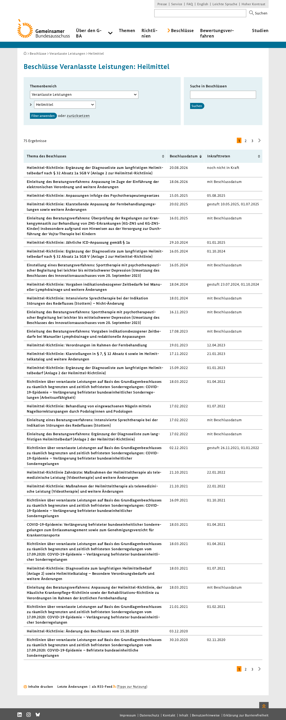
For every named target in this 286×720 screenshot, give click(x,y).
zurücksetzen (78, 115)
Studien (260, 30)
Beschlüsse (182, 30)
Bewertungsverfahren (217, 33)
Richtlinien (149, 33)
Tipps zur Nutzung (132, 686)
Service (176, 4)
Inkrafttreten (218, 156)
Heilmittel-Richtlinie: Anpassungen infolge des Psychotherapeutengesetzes (93, 195)
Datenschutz (149, 715)
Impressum (128, 715)
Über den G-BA (89, 33)
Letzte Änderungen (72, 686)
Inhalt (183, 715)
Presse (162, 4)
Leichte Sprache (225, 4)
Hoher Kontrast (253, 4)
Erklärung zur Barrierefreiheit (246, 715)
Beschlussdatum (184, 156)
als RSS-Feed (102, 686)
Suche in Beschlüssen (208, 86)
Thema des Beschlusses (46, 156)
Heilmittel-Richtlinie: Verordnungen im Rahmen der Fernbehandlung (87, 345)
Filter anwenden (43, 116)
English (202, 4)
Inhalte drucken (40, 686)
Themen (127, 30)
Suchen (197, 106)
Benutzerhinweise (206, 715)
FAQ (190, 4)
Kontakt (169, 715)
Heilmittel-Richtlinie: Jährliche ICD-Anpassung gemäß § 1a (78, 242)
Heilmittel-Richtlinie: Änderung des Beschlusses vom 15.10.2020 (83, 631)
